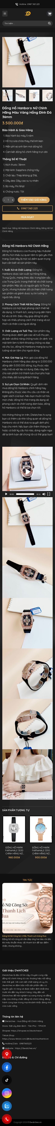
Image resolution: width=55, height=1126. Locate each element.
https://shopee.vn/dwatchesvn (26, 1030)
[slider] (25, 494)
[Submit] (49, 23)
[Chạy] (6, 494)
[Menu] (4, 13)
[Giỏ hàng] (50, 14)
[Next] (48, 62)
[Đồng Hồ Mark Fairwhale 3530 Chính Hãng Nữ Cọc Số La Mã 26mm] (14, 829)
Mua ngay (27, 217)
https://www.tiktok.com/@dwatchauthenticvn (25, 1038)
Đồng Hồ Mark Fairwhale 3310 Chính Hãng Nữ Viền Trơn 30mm (41, 850)
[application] (27, 472)
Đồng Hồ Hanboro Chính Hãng (26, 228)
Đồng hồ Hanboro (12, 251)
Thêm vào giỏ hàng (34, 199)
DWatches (36, 414)
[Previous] (7, 62)
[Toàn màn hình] (48, 494)
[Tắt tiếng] (43, 494)
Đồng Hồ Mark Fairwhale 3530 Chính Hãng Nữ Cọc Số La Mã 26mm (14, 850)
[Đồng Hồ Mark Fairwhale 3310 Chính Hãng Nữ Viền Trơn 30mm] (41, 829)
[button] (27, 472)
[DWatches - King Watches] (27, 13)
